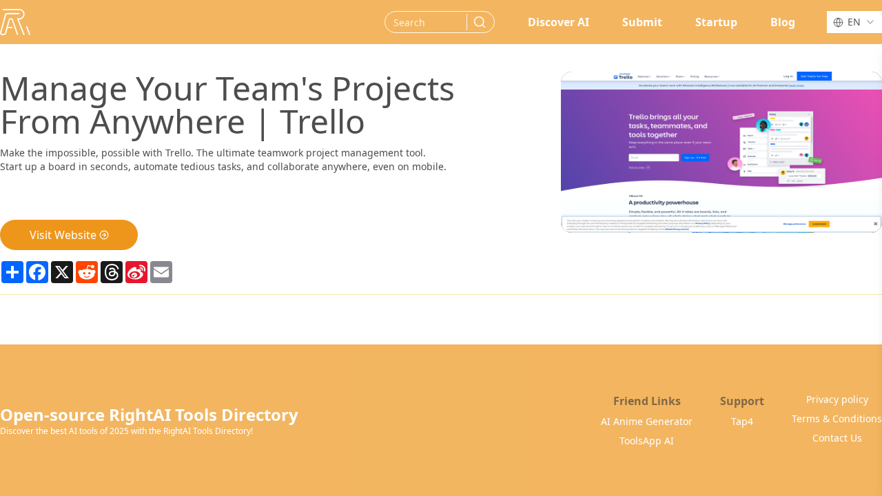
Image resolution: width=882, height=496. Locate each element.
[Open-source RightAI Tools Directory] (15, 22)
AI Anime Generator (647, 421)
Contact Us (837, 437)
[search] (479, 22)
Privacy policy (837, 399)
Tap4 (742, 421)
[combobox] (854, 22)
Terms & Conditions (837, 418)
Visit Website (63, 234)
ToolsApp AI (646, 440)
